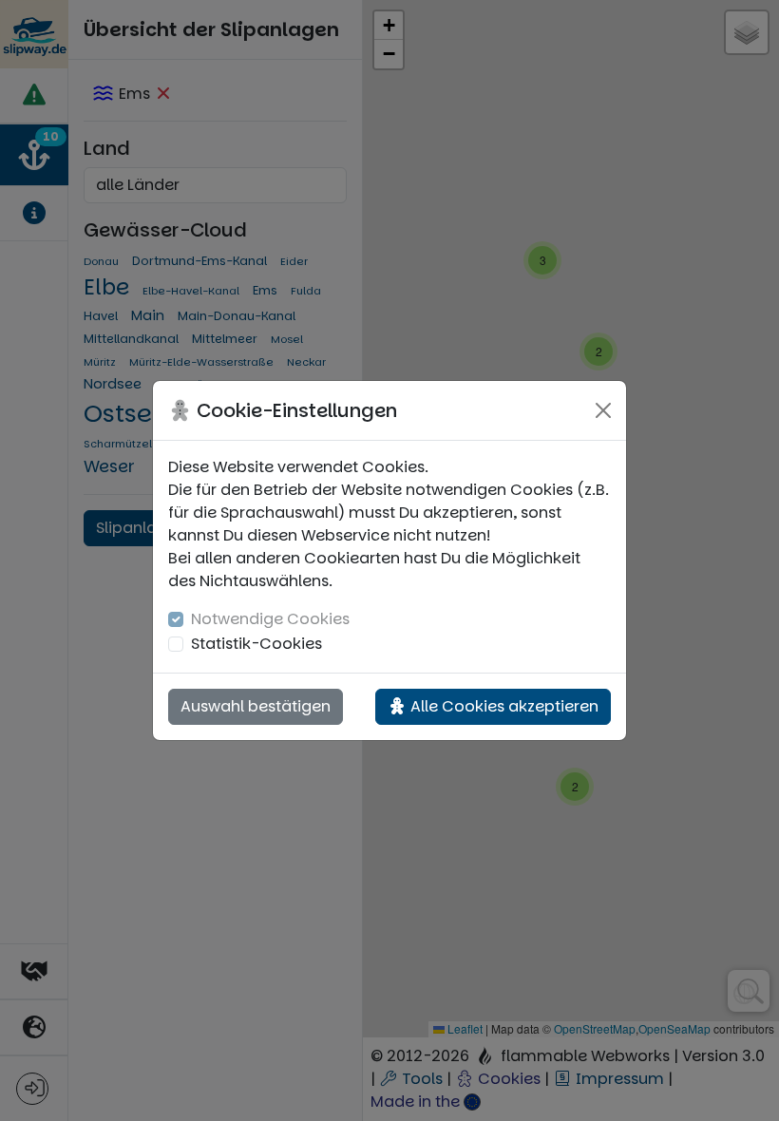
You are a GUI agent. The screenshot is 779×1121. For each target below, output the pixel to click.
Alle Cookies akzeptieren (502, 706)
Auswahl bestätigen (255, 706)
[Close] (603, 410)
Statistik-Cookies (256, 644)
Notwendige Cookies (270, 619)
